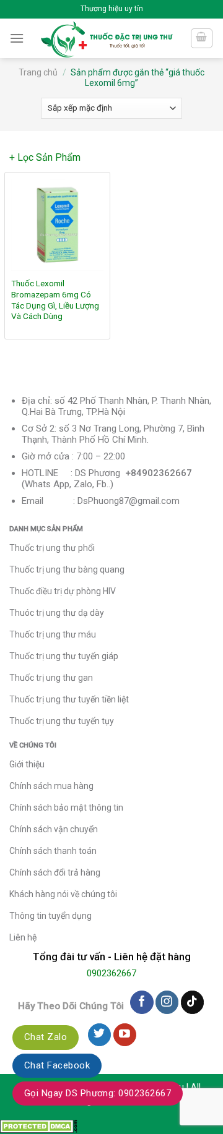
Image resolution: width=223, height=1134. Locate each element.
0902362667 (111, 973)
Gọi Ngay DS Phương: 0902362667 (97, 1093)
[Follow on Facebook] (141, 1002)
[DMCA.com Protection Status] (38, 1126)
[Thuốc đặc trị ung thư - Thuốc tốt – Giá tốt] (106, 38)
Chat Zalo (45, 1036)
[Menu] (16, 38)
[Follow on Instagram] (166, 1002)
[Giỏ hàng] (202, 38)
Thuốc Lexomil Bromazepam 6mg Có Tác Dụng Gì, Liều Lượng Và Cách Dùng (55, 299)
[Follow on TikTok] (192, 1002)
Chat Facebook (57, 1065)
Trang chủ (38, 72)
